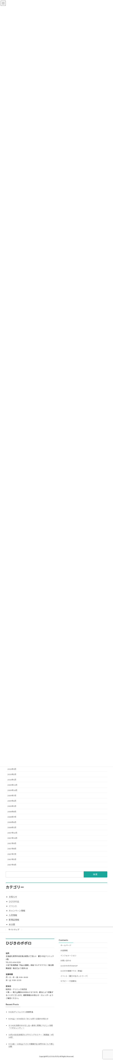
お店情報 (64, 950)
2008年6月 (12, 822)
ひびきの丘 (14, 901)
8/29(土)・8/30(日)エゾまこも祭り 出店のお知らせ (28, 1018)
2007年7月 (12, 854)
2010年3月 (12, 769)
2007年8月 (12, 849)
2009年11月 (12, 785)
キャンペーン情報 (17, 910)
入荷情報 (13, 915)
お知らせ (13, 897)
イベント (13, 906)
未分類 (12, 924)
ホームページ (65, 945)
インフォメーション (68, 955)
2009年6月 (12, 801)
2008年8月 (12, 811)
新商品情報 (14, 919)
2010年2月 (12, 774)
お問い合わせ (65, 961)
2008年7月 (12, 817)
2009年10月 (12, 790)
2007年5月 (12, 859)
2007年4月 (12, 865)
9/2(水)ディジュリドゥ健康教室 (20, 1012)
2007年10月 (12, 838)
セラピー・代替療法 (68, 981)
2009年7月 (12, 796)
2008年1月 (12, 827)
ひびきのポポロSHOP (69, 966)
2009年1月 (12, 806)
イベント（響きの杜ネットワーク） (74, 976)
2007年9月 (12, 843)
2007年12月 (12, 833)
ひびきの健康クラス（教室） (71, 971)
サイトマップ (14, 929)
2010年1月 (12, 780)
